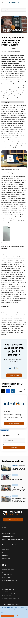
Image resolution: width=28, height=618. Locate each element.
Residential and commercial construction (13, 539)
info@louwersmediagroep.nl (11, 580)
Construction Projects (8, 536)
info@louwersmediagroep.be (11, 598)
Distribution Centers (7, 542)
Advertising (5, 555)
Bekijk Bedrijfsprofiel (14, 423)
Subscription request (7, 561)
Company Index (6, 558)
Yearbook (4, 48)
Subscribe (14, 447)
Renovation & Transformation (10, 544)
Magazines (5, 552)
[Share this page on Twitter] (3, 391)
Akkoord (7, 616)
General (4, 531)
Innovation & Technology (8, 533)
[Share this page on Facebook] (8, 391)
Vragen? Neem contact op (12, 519)
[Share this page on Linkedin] (13, 391)
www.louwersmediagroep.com (12, 604)
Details (16, 615)
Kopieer (20, 391)
